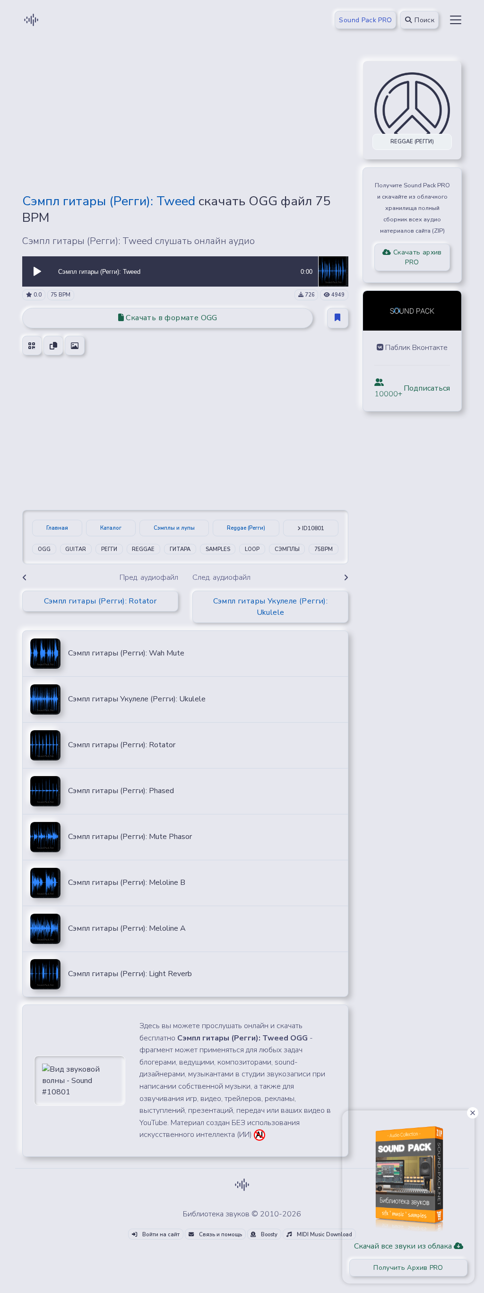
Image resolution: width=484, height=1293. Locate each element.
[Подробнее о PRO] (408, 1175)
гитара (180, 549)
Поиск (423, 20)
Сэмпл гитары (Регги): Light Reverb (130, 974)
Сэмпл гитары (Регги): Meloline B (126, 882)
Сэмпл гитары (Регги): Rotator (121, 745)
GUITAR (75, 549)
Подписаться (427, 388)
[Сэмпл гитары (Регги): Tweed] (333, 271)
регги (109, 549)
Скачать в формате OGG (170, 318)
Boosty (268, 1234)
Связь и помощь (220, 1234)
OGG (44, 549)
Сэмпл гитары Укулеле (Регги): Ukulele (137, 699)
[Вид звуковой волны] (79, 1080)
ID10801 (312, 528)
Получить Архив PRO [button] (408, 1267)
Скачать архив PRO (416, 257)
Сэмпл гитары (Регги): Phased (121, 791)
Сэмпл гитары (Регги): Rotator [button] (100, 601)
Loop (252, 549)
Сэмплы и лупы (174, 528)
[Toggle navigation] (455, 19)
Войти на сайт (160, 1234)
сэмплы (287, 549)
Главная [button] (57, 528)
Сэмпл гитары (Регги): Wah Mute (126, 653)
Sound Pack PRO (365, 20)
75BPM (323, 549)
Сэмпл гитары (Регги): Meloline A (127, 928)
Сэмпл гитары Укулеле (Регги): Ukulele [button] (270, 607)
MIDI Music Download (323, 1234)
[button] (37, 271)
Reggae (143, 549)
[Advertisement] (185, 119)
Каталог (110, 528)
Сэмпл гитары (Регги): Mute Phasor (130, 836)
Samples (218, 549)
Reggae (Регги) (246, 528)
